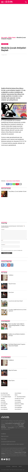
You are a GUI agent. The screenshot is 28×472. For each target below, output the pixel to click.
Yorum (3, 229)
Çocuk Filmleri (4, 407)
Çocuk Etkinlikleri (6, 357)
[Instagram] (11, 265)
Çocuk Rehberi (18, 409)
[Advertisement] (14, 19)
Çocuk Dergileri (18, 405)
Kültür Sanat (11, 37)
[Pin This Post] (17, 183)
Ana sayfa (4, 37)
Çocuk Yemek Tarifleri (5, 394)
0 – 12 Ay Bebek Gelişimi (6, 396)
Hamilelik (3, 398)
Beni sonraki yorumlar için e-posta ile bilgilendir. (11, 250)
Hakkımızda (14, 466)
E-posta (3, 244)
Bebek (16, 394)
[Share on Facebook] (7, 183)
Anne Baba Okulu (4, 393)
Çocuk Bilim (3, 402)
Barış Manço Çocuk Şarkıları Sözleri (17, 191)
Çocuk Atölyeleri (16, 180)
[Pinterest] (8, 265)
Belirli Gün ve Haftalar (19, 403)
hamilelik (3, 427)
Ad (2, 240)
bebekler (21, 426)
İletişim (20, 466)
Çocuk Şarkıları (18, 402)
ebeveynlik (11, 427)
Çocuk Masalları (4, 403)
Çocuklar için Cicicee (19, 398)
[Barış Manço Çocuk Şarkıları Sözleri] (4, 194)
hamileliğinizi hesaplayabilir (12, 423)
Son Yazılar (4, 272)
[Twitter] (5, 265)
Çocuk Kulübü (18, 400)
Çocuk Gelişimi (18, 393)
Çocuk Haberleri (5, 321)
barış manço (9, 180)
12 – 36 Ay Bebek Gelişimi (20, 396)
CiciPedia (3, 400)
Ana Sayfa (8, 466)
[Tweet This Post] (10, 183)
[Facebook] (2, 265)
